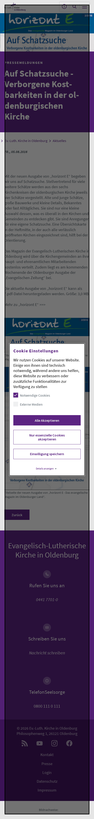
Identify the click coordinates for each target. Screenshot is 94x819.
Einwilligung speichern (47, 454)
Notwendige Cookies (35, 395)
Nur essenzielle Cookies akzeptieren (47, 437)
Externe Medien (31, 404)
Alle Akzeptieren (47, 420)
